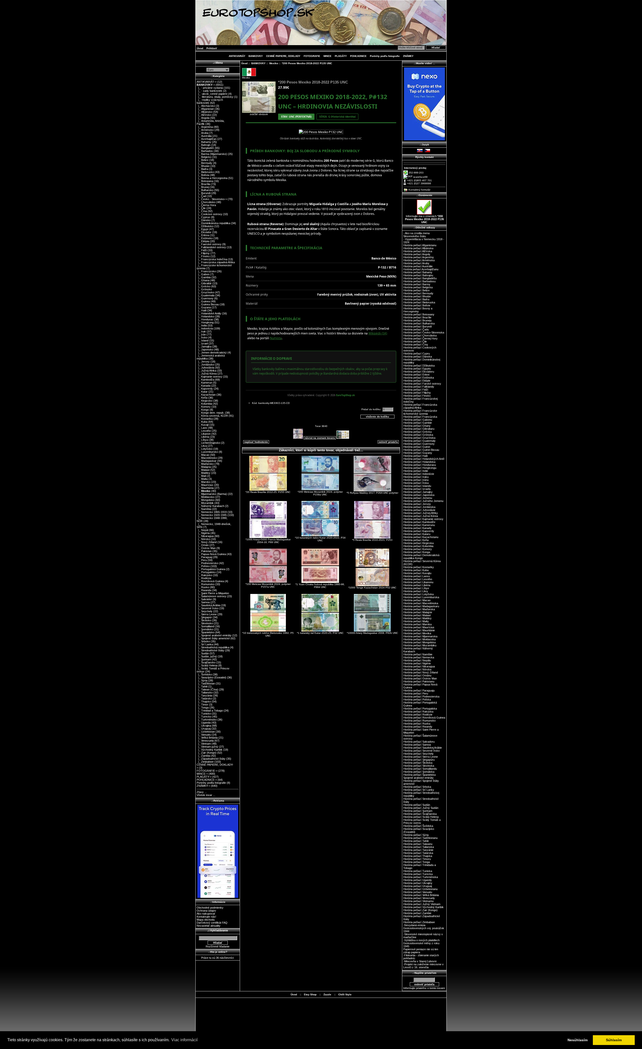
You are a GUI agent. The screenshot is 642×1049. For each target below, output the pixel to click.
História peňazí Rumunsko (419, 720)
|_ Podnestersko (207, 563)
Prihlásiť (211, 48)
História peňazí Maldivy (417, 618)
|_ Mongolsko (205, 499)
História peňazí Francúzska (420, 416)
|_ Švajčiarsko (206, 662)
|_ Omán (203, 545)
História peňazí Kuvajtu (417, 573)
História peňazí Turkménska (420, 877)
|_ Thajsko (204, 701)
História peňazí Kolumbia (418, 546)
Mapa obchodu (206, 919)
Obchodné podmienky (210, 907)
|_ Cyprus (203, 217)
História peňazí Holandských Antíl (423, 458)
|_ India (202, 325)
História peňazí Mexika (417, 633)
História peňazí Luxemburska (421, 597)
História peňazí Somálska (418, 771)
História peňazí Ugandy (417, 880)
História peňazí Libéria (416, 585)
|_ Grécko (203, 286)
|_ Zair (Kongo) (206, 752)
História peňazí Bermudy (418, 293)
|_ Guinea (203, 301)
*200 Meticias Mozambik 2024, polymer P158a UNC (320, 493)
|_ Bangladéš (205, 147)
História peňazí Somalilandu (420, 768)
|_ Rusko (203, 587)
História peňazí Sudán (416, 804)
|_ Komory (204, 406)
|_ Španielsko (205, 632)
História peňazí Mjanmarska (420, 636)
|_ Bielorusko (205, 171)
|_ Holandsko (205, 316)
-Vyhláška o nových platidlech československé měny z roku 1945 (421, 943)
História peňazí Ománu (417, 675)
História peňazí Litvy (415, 591)
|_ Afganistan (205, 108)
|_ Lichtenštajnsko (208, 442)
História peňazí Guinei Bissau (421, 449)
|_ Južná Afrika (206, 370)
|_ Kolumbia (204, 403)
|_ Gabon (203, 274)
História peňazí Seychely (418, 753)
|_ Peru (202, 560)
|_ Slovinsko (205, 623)
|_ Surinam (204, 659)
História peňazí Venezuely (419, 898)
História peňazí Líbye (416, 588)
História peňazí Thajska (417, 855)
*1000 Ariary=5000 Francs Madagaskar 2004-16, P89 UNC (268, 541)
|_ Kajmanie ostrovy (209, 376)
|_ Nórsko (203, 539)
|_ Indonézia (205, 328)
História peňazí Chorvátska (420, 335)
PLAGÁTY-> (204, 776)
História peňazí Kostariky (418, 567)
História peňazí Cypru (416, 353)
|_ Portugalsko (206, 572)
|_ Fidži (202, 250)
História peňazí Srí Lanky (418, 789)
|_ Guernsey (205, 298)
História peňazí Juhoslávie (419, 509)
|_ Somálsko (205, 629)
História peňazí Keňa (416, 540)
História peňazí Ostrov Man (420, 678)
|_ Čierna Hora (206, 205)
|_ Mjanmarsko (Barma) (212, 493)
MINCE (328, 56)
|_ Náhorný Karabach (210, 505)
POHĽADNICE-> (207, 779)
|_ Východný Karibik (209, 749)
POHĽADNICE (358, 56)
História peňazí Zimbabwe (419, 922)
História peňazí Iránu (416, 479)
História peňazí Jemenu (417, 497)
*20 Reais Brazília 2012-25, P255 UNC (268, 492)
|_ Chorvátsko (206, 202)
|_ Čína (202, 211)
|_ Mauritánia (205, 487)
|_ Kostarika (205, 418)
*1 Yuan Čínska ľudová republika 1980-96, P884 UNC (320, 585)
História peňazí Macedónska (420, 603)
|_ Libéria (203, 436)
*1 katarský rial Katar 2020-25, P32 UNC (320, 633)
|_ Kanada (203, 385)
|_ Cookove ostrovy (209, 214)
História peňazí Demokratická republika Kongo (421, 557)
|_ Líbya (202, 439)
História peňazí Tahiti (416, 840)
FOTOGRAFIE (312, 56)
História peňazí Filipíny (417, 392)
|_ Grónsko (204, 289)
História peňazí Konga (416, 552)
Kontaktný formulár (419, 189)
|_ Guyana (204, 307)
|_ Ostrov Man (206, 548)
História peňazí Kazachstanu (420, 537)
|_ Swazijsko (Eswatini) (211, 677)
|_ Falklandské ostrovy (211, 247)
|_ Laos (202, 427)
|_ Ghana (203, 280)
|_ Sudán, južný (207, 656)
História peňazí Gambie (417, 422)
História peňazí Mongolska (419, 642)
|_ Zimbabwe (205, 761)
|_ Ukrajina (204, 725)
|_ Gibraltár (204, 283)
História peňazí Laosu (416, 576)
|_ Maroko (203, 481)
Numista (276, 338)
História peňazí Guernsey (419, 443)
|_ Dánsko (204, 220)
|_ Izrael (202, 343)
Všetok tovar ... (206, 795)
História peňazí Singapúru (419, 759)
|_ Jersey (203, 361)
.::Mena (218, 62)
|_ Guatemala (205, 295)
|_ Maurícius (205, 484)
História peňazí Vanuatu (417, 892)
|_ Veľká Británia (207, 737)
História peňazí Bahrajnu (418, 275)
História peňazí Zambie (417, 913)
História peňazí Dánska (417, 356)
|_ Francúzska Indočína (212, 259)
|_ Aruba (202, 132)
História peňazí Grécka (417, 431)
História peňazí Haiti (415, 455)
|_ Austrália (204, 135)
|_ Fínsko (203, 256)
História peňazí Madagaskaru (421, 606)
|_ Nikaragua (205, 536)
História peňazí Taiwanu (417, 843)
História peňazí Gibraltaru (418, 428)
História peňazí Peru (415, 693)
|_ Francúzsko (206, 271)
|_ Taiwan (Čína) (207, 689)
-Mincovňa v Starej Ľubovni (419, 961)
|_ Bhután (203, 165)
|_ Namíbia (204, 508)
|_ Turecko (204, 716)
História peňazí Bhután (417, 296)
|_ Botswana (205, 181)
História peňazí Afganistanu (419, 245)
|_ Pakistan (204, 551)
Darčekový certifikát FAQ (212, 922)
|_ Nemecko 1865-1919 (212, 511)
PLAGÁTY (341, 56)
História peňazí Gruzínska (419, 437)
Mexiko (273, 63)
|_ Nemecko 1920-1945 (212, 514)
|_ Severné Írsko (207, 608)
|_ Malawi (203, 469)
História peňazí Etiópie (416, 380)
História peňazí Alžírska (417, 251)
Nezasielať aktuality (208, 925)
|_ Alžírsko (204, 114)
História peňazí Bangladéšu (420, 278)
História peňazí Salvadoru (419, 741)
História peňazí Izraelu (417, 488)
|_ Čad (201, 196)
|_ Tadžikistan (206, 683)
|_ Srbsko (203, 641)
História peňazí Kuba (416, 570)
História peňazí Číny (415, 344)
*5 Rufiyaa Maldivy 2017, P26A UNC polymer (372, 492)
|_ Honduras (205, 319)
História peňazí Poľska (417, 699)
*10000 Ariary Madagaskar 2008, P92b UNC (372, 633)
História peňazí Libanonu (418, 582)
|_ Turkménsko (207, 719)
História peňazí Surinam (417, 810)
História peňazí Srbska (417, 786)
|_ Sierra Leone (207, 614)
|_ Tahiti (202, 686)
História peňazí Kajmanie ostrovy (423, 518)
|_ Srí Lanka (205, 644)
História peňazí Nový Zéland (420, 672)
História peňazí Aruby (416, 263)
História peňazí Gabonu (417, 419)
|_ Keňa (202, 397)
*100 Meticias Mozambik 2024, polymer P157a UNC (268, 585)
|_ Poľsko (203, 566)
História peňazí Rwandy (417, 726)
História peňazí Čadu (416, 329)
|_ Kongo (203, 409)
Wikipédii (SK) (377, 333)
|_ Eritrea (203, 235)
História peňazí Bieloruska (419, 302)
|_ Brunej (203, 187)
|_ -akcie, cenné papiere (212, 93)
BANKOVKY (258, 63)
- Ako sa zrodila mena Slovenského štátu (416, 235)
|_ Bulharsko (205, 190)
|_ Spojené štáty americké (213, 638)
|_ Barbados (205, 150)
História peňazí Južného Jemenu (423, 500)
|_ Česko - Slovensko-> (212, 199)
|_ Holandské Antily (209, 313)
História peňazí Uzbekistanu (420, 889)
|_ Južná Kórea (207, 373)
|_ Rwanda (204, 590)
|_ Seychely (204, 611)
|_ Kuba (202, 421)
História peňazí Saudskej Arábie (422, 747)
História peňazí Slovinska (418, 765)
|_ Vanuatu (204, 734)
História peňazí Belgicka (418, 287)
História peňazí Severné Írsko (421, 750)
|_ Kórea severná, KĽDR (212, 415)
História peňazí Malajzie (417, 612)
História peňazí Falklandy (418, 386)
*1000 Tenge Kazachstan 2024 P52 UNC (372, 587)
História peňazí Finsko (417, 395)
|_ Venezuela (205, 740)
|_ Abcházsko (206, 105)
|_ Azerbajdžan (206, 138)
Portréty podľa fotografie (385, 56)
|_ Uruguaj (204, 728)
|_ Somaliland (205, 626)
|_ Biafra (202, 168)
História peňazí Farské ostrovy (422, 383)
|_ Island (202, 340)
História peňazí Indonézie (418, 473)
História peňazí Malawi (417, 615)
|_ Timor (202, 704)
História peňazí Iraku (416, 476)
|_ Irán (201, 334)
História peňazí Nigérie (417, 663)
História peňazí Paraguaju (419, 690)
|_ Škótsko (204, 620)
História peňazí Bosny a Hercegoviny (417, 310)
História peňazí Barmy (416, 284)
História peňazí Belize (416, 290)
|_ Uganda (204, 722)
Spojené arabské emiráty (418, 777)
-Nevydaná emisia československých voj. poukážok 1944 (423, 928)
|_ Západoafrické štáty (211, 758)
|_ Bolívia (203, 175)
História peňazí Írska (416, 482)
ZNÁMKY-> (203, 785)
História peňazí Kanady (417, 528)
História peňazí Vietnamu (418, 901)
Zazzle (327, 994)
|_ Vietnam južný (207, 746)
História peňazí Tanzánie (418, 849)
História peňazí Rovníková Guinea (424, 717)
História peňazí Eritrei (416, 374)
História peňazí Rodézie (417, 714)
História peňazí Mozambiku (419, 645)
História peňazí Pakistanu (418, 681)
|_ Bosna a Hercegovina (212, 178)
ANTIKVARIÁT (237, 56)
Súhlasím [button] (614, 1040)
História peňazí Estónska (418, 377)
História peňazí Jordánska (419, 506)
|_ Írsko (202, 337)
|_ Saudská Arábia (208, 605)
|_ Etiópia (203, 241)
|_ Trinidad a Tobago (210, 710)
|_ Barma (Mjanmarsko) (212, 153)
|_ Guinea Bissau (208, 304)
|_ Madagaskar (206, 460)
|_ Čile (201, 208)
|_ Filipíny (203, 253)
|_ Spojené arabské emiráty (214, 635)
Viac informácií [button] (184, 1040)
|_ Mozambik (205, 502)
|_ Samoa (203, 602)
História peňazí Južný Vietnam (421, 904)
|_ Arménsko (205, 129)
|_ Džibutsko (205, 226)
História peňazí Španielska (419, 774)
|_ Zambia (203, 755)
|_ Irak (201, 331)
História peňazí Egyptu (417, 368)
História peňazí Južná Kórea (420, 515)
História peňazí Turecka (418, 874)
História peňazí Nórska (417, 669)
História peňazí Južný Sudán (420, 807)
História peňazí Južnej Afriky (420, 512)
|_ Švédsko (204, 674)
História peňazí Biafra (416, 299)
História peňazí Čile (415, 341)
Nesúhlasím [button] (578, 1040)
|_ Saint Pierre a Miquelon (213, 593)
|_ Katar (202, 391)
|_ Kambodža (205, 379)
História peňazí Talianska (418, 846)
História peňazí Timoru (417, 858)
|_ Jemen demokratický (212, 352)
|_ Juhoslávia (205, 367)
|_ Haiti (201, 310)
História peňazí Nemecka (418, 657)
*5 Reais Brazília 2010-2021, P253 (372, 540)
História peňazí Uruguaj (417, 886)
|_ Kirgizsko (204, 400)
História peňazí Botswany (418, 314)
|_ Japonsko (205, 349)
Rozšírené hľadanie (217, 946)
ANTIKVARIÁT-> (206, 81)
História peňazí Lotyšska (418, 594)
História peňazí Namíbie (417, 654)
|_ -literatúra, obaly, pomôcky (215, 96)
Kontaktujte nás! (206, 916)
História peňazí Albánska (418, 248)
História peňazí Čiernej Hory (420, 338)
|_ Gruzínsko (205, 292)
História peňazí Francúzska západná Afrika (420, 406)
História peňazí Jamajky (418, 491)
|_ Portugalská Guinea (211, 569)
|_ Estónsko (205, 238)
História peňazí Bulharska (419, 323)
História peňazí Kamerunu (419, 525)
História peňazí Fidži (415, 389)
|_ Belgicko (204, 156)
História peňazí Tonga (416, 861)
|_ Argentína (205, 126)
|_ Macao (203, 454)
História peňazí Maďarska (419, 609)
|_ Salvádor (204, 599)
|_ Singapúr (204, 617)
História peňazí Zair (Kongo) (420, 910)
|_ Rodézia (204, 578)
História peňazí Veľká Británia (421, 895)
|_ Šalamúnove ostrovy (211, 596)
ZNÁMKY (408, 56)
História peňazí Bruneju (417, 320)
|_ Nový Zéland (207, 542)
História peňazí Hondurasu (419, 464)
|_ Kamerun (204, 382)
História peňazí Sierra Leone (420, 756)
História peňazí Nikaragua (419, 666)
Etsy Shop (310, 994)
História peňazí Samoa (417, 744)
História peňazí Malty (416, 621)
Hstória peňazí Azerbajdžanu (420, 269)
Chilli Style (345, 994)
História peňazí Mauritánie (419, 630)
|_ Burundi (203, 193)
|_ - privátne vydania (210, 87)
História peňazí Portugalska (420, 708)
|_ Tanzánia (204, 695)
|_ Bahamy (204, 141)
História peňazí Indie (415, 470)
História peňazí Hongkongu (419, 467)
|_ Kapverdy (205, 388)
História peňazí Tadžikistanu (420, 837)
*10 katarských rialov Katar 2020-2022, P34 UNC (320, 539)
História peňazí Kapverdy (418, 531)
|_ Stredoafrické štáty (210, 650)
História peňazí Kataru (416, 534)
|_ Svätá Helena (207, 665)
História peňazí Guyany (417, 452)
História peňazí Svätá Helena (421, 816)
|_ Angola (203, 117)
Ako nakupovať (206, 913)
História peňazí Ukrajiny (417, 883)
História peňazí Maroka (417, 624)
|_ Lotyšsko (204, 448)
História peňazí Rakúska (418, 711)
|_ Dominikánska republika (213, 223)
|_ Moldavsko (205, 496)
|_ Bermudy (204, 162)
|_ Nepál (202, 530)
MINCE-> (202, 773)
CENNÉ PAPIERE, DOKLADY (283, 56)
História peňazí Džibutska (419, 365)
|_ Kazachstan (206, 394)
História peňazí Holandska (419, 461)
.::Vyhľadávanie (217, 930)
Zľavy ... (202, 792)
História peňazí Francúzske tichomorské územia (420, 412)
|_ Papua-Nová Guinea (211, 554)
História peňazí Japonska (418, 494)
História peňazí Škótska (417, 762)
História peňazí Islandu (417, 485)
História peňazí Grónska (418, 434)
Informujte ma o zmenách (424, 219)
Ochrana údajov (206, 910)
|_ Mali (201, 475)
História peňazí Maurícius (418, 627)
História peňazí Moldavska (419, 639)
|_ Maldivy (203, 472)
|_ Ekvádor (204, 232)
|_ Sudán (203, 653)
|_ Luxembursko (207, 451)
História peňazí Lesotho (417, 579)
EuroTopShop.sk (345, 395)
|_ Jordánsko (205, 364)
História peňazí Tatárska (418, 852)
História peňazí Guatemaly (419, 440)
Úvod (200, 48)
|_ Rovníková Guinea (210, 581)
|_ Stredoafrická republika (213, 647)
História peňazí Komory (417, 549)
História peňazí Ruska (416, 723)
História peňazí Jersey (417, 503)
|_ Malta (202, 478)
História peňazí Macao (417, 600)
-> (206, 84)
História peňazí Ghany (417, 425)
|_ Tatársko (204, 698)
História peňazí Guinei (416, 446)
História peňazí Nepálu (417, 660)
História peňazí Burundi (417, 326)
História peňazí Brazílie (417, 317)
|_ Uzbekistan (206, 731)
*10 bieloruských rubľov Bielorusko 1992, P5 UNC (268, 634)
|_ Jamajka (204, 346)
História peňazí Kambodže (419, 521)
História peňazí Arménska (419, 260)
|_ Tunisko (204, 713)
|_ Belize (202, 159)
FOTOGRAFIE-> (207, 770)
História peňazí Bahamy (417, 272)
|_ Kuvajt (203, 424)
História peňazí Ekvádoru (418, 371)
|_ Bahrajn (203, 144)
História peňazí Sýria (416, 834)
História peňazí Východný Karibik (423, 907)
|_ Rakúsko (204, 575)
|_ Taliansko (205, 692)
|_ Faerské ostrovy (209, 244)
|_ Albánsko (204, 111)
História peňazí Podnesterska (421, 696)
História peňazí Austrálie (418, 266)
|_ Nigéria (203, 533)
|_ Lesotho (204, 430)
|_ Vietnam (204, 743)
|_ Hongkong (205, 322)
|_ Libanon (204, 433)
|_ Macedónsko (207, 457)
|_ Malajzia (204, 466)
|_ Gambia (204, 277)
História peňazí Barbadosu (419, 281)
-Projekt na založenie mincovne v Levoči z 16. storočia (423, 966)
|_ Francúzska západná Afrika (216, 262)
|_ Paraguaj (204, 557)
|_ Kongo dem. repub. (210, 412)
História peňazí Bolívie (416, 305)
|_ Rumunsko (205, 584)
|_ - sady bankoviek (209, 90)
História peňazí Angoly (416, 254)
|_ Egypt (202, 229)
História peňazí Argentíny (418, 257)
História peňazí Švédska (418, 825)
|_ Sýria (202, 680)
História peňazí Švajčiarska (420, 813)
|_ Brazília (203, 184)
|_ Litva (202, 445)
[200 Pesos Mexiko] (321, 132)
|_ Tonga (203, 707)
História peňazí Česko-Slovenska (423, 332)
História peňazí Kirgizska (418, 543)
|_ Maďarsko (205, 463)
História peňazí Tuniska (417, 870)
